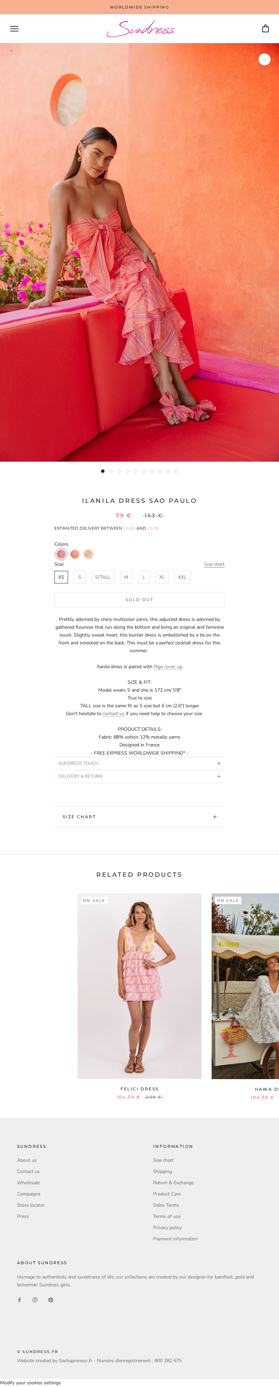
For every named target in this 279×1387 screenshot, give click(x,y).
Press (23, 1216)
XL (162, 577)
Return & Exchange (173, 1182)
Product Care (167, 1194)
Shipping (162, 1171)
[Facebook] (19, 1299)
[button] (61, 554)
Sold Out (139, 599)
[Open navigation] (14, 29)
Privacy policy (167, 1227)
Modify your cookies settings (30, 1383)
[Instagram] (35, 1299)
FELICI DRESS (139, 1088)
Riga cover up (168, 666)
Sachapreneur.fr (75, 1360)
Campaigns (28, 1194)
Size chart (214, 564)
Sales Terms (166, 1205)
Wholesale (28, 1182)
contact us (114, 713)
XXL (182, 577)
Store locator (31, 1205)
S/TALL (103, 577)
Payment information (175, 1239)
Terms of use (167, 1216)
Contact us (28, 1171)
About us (27, 1160)
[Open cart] (265, 29)
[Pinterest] (50, 1299)
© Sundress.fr (38, 1351)
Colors (61, 544)
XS (61, 577)
